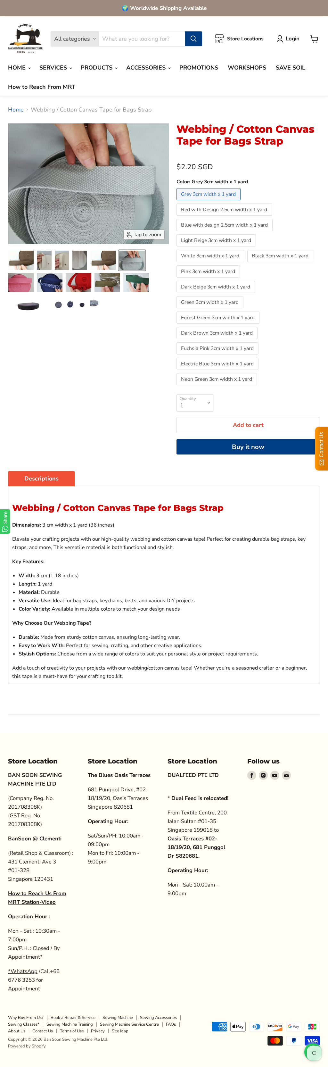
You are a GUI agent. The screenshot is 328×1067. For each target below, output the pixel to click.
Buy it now (248, 447)
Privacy (98, 1031)
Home (16, 109)
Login (292, 38)
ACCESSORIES (146, 67)
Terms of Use (72, 1031)
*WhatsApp (22, 971)
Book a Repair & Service (73, 1018)
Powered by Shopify (27, 1046)
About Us (16, 1031)
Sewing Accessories (158, 1018)
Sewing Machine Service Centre (129, 1024)
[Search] (193, 38)
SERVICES (54, 67)
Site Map (120, 1031)
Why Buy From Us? (26, 1018)
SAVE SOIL (290, 67)
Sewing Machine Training (69, 1024)
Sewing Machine (117, 1018)
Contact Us (42, 1031)
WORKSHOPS (247, 67)
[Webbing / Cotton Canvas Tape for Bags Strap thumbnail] (20, 260)
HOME (17, 67)
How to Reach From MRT (41, 87)
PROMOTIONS (198, 67)
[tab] (41, 478)
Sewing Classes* (23, 1024)
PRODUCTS (97, 67)
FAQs (171, 1024)
